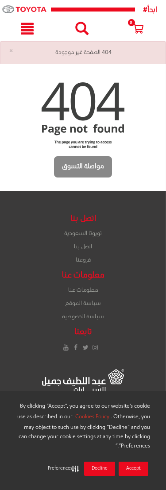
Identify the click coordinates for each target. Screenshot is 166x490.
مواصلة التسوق (83, 166)
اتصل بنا (83, 247)
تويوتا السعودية (83, 234)
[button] (61, 469)
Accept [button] (133, 468)
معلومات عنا (83, 290)
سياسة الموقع (83, 304)
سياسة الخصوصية (83, 317)
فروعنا (83, 260)
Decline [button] (100, 468)
